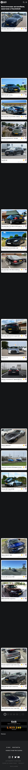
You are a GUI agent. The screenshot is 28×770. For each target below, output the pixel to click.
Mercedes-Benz (5, 116)
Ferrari (3, 445)
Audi (3, 160)
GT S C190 (12, 29)
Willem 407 (5, 140)
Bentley (3, 138)
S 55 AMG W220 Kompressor (16, 226)
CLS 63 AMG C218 (13, 248)
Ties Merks (5, 578)
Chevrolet (4, 467)
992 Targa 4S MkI (10, 489)
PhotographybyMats (7, 30)
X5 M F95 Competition (9, 598)
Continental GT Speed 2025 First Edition (16, 379)
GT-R (6, 357)
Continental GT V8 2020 (12, 138)
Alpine (3, 555)
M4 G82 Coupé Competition (11, 686)
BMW (3, 95)
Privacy (21, 763)
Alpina (3, 708)
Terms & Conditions (9, 763)
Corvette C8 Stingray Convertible (15, 467)
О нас (8, 747)
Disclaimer (14, 766)
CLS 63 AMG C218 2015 (15, 116)
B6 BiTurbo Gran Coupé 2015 (12, 708)
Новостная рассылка (14, 750)
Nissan (3, 357)
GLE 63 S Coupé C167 (14, 336)
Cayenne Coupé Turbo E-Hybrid (13, 664)
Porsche (3, 489)
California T (8, 445)
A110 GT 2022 (8, 555)
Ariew (4, 161)
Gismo (4, 271)
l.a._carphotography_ (7, 96)
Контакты (16, 747)
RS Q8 (5, 160)
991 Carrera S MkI (10, 577)
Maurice (4, 600)
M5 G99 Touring (8, 95)
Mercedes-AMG (5, 29)
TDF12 (4, 359)
